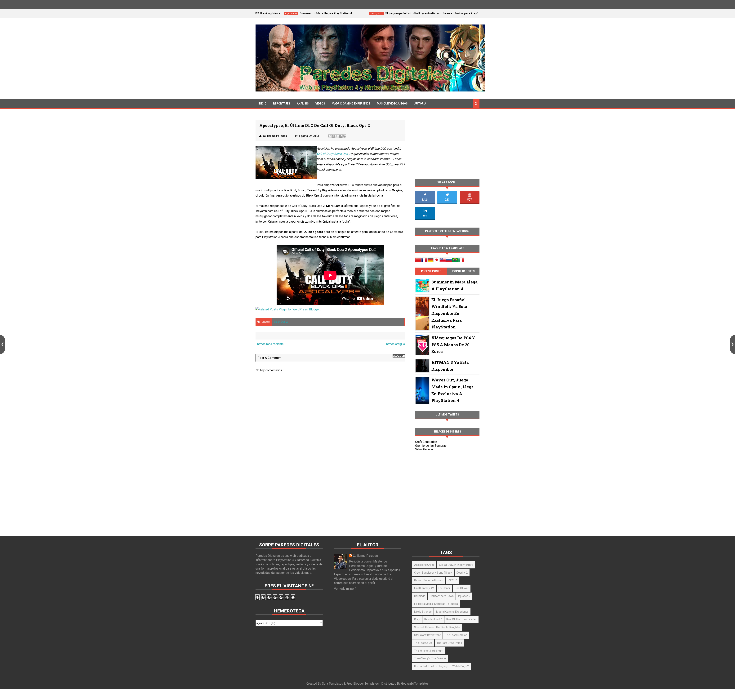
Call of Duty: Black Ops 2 (333, 154)
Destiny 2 (462, 572)
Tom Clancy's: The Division (430, 658)
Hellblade (419, 596)
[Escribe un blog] (333, 136)
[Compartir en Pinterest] (344, 136)
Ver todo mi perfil (345, 588)
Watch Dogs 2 (460, 666)
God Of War (462, 588)
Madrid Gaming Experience (351, 103)
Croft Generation (426, 442)
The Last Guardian (456, 635)
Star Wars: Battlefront (427, 635)
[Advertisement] (330, 490)
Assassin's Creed (424, 564)
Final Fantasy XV (424, 588)
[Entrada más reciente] (2, 344)
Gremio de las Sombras (431, 445)
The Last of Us (423, 642)
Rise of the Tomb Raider (461, 619)
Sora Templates (332, 683)
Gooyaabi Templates (415, 683)
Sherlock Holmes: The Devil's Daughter (437, 627)
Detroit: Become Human (428, 580)
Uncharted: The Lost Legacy (431, 666)
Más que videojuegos (392, 103)
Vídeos (320, 103)
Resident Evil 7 (433, 619)
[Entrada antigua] (732, 344)
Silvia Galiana (424, 449)
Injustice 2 (464, 596)
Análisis (303, 103)
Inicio (262, 103)
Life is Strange (423, 611)
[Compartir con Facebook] (341, 136)
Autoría (420, 103)
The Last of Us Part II (449, 642)
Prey (417, 619)
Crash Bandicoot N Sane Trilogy (433, 572)
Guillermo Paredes (365, 556)
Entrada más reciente (270, 344)
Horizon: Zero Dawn (442, 596)
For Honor (444, 588)
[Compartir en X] (337, 136)
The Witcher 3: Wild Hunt (428, 650)
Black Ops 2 (281, 321)
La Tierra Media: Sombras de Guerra (436, 603)
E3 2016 (452, 580)
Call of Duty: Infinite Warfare (456, 564)
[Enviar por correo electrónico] (330, 136)
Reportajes (281, 103)
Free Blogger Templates (362, 683)
